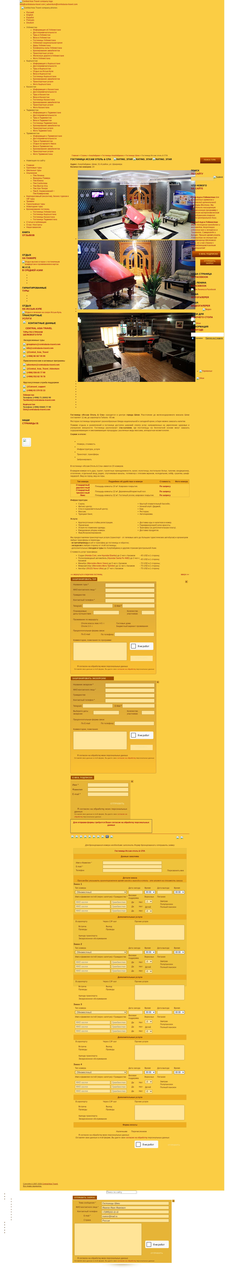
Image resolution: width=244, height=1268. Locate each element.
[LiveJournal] (94, 837)
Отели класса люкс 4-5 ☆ (93, 623)
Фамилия (77, 789)
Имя (75, 784)
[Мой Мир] (81, 837)
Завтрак (168, 904)
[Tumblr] (107, 837)
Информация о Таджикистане (47, 112)
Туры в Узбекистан (41, 35)
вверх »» (185, 574)
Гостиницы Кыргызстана (44, 76)
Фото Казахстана (41, 107)
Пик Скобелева (40, 183)
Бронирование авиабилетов (46, 50)
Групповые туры (34, 168)
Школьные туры (33, 170)
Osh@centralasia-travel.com (36, 409)
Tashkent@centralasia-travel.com (39, 400)
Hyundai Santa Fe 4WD (118, 558)
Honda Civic (91, 555)
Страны (84, 155)
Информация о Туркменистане (47, 136)
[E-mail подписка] (187, 836)
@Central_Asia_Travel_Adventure (43, 369)
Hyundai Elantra (109, 555)
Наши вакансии (33, 227)
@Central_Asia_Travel (37, 352)
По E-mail (85, 634)
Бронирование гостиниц (37, 209)
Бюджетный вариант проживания (132, 626)
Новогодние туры (34, 206)
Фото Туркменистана (43, 154)
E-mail (76, 794)
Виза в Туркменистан (43, 146)
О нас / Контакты (34, 225)
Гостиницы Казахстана (44, 100)
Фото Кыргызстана (42, 84)
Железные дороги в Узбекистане (48, 56)
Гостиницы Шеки (133, 155)
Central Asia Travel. (50, 1184)
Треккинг (30, 201)
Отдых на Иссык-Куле (43, 71)
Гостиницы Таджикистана (45, 123)
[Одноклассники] (85, 837)
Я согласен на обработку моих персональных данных (102, 666)
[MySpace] (111, 837)
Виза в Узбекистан (41, 37)
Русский (30, 12)
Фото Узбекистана (41, 58)
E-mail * (87, 1216)
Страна (87, 1220)
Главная (75, 155)
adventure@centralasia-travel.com (62, 4)
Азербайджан (94, 155)
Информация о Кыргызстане (46, 63)
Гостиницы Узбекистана (44, 40)
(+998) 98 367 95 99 (36, 356)
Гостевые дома (123, 623)
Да (137, 902)
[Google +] (98, 837)
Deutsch (30, 23)
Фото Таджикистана (42, 131)
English (29, 15)
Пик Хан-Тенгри (40, 188)
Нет (141, 902)
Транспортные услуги (43, 53)
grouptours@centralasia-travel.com (43, 344)
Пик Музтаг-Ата (40, 186)
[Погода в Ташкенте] (207, 336)
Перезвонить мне (175, 870)
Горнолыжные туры (35, 204)
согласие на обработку (126, 669)
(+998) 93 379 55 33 (36, 390)
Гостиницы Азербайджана (113, 155)
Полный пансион (168, 907)
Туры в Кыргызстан (42, 69)
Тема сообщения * (87, 1203)
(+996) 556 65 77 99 (36, 372)
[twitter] (89, 837)
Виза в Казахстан (41, 97)
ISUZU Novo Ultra (95, 568)
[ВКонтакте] (77, 837)
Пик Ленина (38, 175)
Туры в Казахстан (41, 94)
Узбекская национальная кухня (47, 43)
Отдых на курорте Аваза (44, 143)
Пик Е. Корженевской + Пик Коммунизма (43, 192)
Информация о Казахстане (46, 89)
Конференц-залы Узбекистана (47, 48)
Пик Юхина (38, 180)
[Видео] (207, 309)
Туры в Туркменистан (43, 141)
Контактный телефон (87, 1211)
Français (30, 20)
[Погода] (197, 338)
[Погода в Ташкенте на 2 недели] (214, 338)
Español (30, 17)
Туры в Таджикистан (42, 118)
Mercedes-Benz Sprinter (104, 566)
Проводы (83, 929)
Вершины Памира (41, 178)
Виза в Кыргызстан (42, 74)
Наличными (131, 1131)
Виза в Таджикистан (42, 120)
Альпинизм (31, 173)
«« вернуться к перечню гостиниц (86, 574)
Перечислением (139, 1131)
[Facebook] (72, 837)
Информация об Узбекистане (47, 30)
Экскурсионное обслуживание (93, 938)
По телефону (107, 634)
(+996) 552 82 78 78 (36, 376)
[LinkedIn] (102, 837)
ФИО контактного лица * (87, 1207)
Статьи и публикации (36, 222)
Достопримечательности (45, 32)
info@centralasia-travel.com (32, 4)
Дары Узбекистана (42, 45)
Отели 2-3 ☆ (87, 626)
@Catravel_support (36, 387)
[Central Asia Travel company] (36, 1)
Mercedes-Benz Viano (98, 563)
